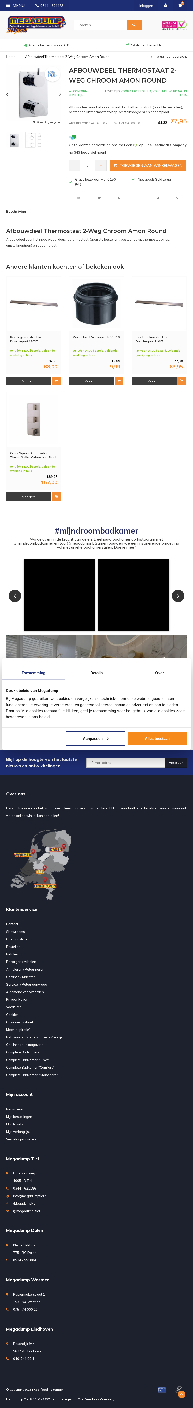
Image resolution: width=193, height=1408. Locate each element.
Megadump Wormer (27, 1280)
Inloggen (146, 6)
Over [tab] (159, 673)
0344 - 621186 (52, 6)
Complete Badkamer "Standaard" (32, 1075)
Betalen (12, 954)
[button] (59, 595)
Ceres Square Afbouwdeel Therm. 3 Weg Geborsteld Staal (33, 455)
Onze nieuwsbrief (19, 1022)
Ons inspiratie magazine (24, 1045)
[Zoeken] (134, 25)
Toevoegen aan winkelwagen (151, 165)
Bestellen (13, 947)
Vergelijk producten (21, 1139)
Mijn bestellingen (19, 1117)
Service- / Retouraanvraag (26, 984)
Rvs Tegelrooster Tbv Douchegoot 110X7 (151, 339)
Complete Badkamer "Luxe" (27, 1060)
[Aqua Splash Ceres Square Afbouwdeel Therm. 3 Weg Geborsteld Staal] (33, 419)
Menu (18, 5)
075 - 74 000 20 (25, 1309)
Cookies (12, 1015)
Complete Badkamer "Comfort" (30, 1067)
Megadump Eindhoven (29, 1329)
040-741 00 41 (24, 1359)
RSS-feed (41, 1389)
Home (10, 57)
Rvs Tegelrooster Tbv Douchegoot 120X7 (25, 339)
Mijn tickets (14, 1124)
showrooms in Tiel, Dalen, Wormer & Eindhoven (147, 45)
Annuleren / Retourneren (25, 969)
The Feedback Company (96, 1399)
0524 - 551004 (24, 1260)
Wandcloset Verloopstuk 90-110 (96, 337)
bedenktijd (50, 45)
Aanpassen (93, 738)
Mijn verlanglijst (18, 1132)
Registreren (15, 1109)
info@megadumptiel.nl (30, 1196)
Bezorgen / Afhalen (21, 962)
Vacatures (14, 1007)
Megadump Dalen (24, 1230)
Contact (12, 924)
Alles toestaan (157, 738)
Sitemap (56, 1389)
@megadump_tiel (26, 1211)
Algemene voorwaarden (25, 992)
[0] (180, 6)
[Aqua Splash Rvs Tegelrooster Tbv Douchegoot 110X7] (159, 303)
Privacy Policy (17, 999)
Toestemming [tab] (33, 673)
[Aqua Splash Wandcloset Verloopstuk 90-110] (96, 303)
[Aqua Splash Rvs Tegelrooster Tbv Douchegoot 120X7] (33, 303)
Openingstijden (18, 939)
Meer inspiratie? (18, 1030)
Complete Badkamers (22, 1052)
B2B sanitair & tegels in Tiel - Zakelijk (34, 1037)
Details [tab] (96, 673)
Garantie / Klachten (21, 977)
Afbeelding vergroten (48, 122)
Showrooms (15, 932)
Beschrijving (16, 211)
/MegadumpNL (24, 1203)
